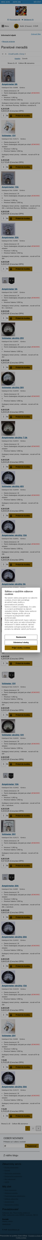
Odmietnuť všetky (21, 642)
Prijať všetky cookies (21, 647)
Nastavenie (21, 637)
